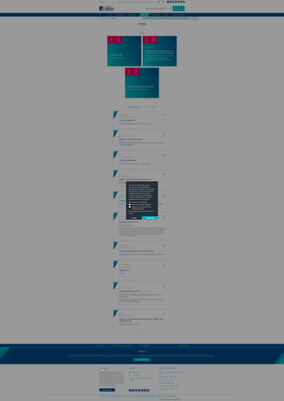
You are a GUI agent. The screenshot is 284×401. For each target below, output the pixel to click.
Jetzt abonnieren (142, 359)
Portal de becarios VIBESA (166, 377)
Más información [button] (145, 199)
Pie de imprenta (104, 396)
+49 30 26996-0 (135, 375)
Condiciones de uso (129, 396)
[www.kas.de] (106, 8)
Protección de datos (116, 396)
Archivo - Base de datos (148, 2)
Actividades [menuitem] (144, 15)
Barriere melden (161, 396)
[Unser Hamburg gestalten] (142, 120)
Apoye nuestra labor (165, 389)
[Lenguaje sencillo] (158, 2)
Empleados (133, 2)
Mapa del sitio (171, 396)
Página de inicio (103, 18)
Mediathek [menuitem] (120, 15)
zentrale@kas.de (136, 372)
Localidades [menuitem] (156, 15)
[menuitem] (101, 15)
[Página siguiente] (146, 333)
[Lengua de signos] (163, 2)
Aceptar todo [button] (150, 218)
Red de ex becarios (164, 380)
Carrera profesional (122, 2)
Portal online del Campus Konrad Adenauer (171, 372)
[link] (138, 333)
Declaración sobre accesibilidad (145, 396)
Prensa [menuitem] (166, 15)
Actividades (113, 18)
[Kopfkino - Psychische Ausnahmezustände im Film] (142, 180)
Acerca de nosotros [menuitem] (178, 15)
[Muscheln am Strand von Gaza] (142, 226)
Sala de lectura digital (165, 383)
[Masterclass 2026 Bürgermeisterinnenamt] (142, 83)
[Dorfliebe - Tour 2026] (124, 51)
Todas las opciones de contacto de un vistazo (140, 379)
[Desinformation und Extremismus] (142, 295)
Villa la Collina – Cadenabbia (167, 386)
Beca (139, 2)
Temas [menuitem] (110, 15)
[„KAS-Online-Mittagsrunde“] (142, 160)
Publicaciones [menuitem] (132, 15)
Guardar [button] (134, 218)
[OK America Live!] (142, 271)
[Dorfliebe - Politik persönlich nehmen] (142, 140)
